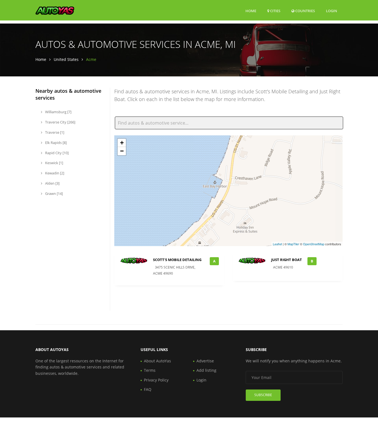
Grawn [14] (53, 193)
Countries (304, 10)
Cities (274, 10)
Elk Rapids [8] (55, 142)
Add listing (206, 370)
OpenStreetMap (313, 244)
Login (331, 10)
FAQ (147, 389)
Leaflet (277, 244)
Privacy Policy (156, 380)
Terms (150, 370)
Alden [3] (51, 183)
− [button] (122, 151)
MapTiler (293, 244)
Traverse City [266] (59, 122)
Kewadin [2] (54, 173)
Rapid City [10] (56, 152)
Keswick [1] (53, 162)
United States (66, 59)
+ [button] (122, 142)
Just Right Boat (286, 259)
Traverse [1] (54, 132)
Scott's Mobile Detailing (177, 259)
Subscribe (263, 395)
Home (250, 10)
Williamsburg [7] (57, 111)
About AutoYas (157, 360)
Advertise (205, 360)
